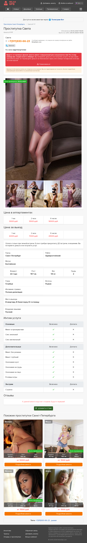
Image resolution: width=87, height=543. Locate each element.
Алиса (48, 471)
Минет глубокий (11, 357)
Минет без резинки (13, 352)
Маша (48, 422)
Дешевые (27, 9)
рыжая (54, 520)
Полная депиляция (13, 292)
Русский (8, 312)
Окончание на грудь (13, 367)
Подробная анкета (23, 464)
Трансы (6, 534)
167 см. (33, 274)
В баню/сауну (22, 302)
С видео (66, 9)
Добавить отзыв (45, 408)
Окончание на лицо (13, 372)
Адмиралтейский (52, 256)
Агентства (7, 531)
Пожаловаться (44, 64)
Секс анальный (11, 334)
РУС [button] (79, 3)
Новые (16, 9)
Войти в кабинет (67, 3)
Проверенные (52, 9)
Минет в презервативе (14, 329)
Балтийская (10, 264)
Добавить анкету (49, 3)
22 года (13, 274)
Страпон (8, 390)
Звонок (11, 46)
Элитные (39, 9)
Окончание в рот (12, 362)
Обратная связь (31, 531)
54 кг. (53, 274)
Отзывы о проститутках (12, 537)
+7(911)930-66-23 (19, 41)
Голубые (9, 284)
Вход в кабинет (31, 537)
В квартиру (10, 302)
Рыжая (48, 284)
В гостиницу (34, 302)
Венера (8, 422)
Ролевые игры (11, 377)
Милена (8, 471)
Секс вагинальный (12, 340)
